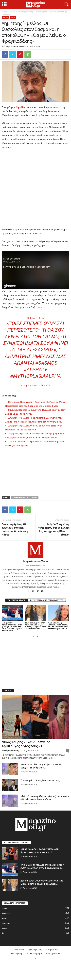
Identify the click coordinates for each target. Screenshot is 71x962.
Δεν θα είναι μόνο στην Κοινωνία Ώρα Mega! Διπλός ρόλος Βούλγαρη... (41, 882)
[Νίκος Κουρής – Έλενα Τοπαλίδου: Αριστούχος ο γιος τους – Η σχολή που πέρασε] (35, 717)
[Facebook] (5, 54)
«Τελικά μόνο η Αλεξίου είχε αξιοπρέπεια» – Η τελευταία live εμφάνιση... (44, 798)
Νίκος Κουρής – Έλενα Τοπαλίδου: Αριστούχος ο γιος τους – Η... (27, 744)
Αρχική (4, 11)
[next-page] (37, 636)
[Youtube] (42, 591)
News (4, 928)
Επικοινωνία (19, 949)
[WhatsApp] (27, 54)
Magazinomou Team (15, 46)
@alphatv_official (35, 318)
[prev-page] (33, 636)
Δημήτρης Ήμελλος (21, 497)
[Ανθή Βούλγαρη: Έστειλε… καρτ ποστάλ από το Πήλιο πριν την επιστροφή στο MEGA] (58, 613)
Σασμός (34, 497)
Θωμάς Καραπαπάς (10, 750)
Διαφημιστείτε (51, 949)
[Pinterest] (20, 54)
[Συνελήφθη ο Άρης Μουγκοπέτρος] (10, 785)
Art (3, 933)
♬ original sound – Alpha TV (35, 385)
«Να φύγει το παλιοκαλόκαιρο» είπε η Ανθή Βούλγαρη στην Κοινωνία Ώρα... (42, 866)
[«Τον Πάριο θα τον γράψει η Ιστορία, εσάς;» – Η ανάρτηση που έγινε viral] (10, 769)
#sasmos (46, 363)
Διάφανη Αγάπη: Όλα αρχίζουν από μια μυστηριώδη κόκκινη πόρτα (15, 529)
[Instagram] (33, 591)
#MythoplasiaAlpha (35, 376)
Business (6, 923)
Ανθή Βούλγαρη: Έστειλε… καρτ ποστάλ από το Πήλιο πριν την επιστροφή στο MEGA (58, 625)
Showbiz (6, 913)
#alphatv (36, 369)
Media (12, 11)
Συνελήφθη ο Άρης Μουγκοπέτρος (40, 780)
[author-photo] (35, 550)
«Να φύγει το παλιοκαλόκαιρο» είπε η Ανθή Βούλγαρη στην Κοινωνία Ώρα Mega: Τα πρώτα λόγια (12, 626)
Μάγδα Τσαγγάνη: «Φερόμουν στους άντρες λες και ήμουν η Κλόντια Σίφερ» (53, 529)
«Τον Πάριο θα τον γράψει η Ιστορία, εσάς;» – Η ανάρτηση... (41, 766)
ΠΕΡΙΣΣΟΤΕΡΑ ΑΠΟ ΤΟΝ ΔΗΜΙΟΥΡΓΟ (46, 600)
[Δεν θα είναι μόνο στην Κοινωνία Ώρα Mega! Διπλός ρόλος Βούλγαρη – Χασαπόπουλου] (35, 613)
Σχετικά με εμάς (35, 949)
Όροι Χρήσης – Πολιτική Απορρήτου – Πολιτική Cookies (35, 953)
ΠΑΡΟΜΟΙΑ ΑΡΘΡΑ (16, 600)
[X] (12, 54)
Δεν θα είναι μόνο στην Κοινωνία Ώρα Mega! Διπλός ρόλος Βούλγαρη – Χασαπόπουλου (35, 625)
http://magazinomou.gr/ (35, 565)
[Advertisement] (35, 188)
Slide (13, 17)
